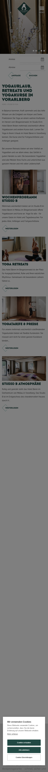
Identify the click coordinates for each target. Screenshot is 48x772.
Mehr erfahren (12, 734)
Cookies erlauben (24, 743)
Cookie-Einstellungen (24, 757)
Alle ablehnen (24, 750)
